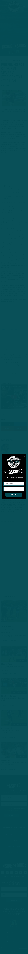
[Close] (24, 456)
